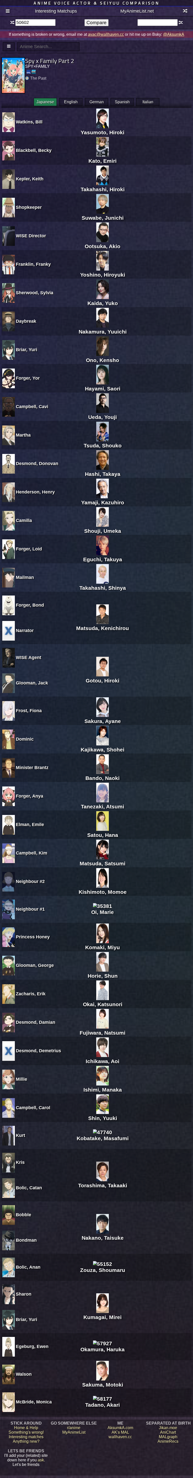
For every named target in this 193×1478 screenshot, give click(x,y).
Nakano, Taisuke (103, 1238)
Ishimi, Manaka (102, 1090)
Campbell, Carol (33, 1107)
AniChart (168, 1432)
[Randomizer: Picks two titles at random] (185, 11)
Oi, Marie (102, 912)
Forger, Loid (29, 548)
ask (41, 1460)
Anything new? (26, 1441)
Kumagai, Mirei (102, 1317)
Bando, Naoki (102, 778)
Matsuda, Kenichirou (102, 628)
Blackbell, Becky (34, 150)
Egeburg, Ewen (32, 1346)
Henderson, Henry (35, 492)
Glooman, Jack (32, 682)
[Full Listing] (7, 11)
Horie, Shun (103, 976)
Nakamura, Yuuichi (103, 332)
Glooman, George (35, 965)
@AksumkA (173, 34)
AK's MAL (120, 1432)
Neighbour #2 (30, 881)
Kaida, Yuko (102, 303)
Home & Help (26, 1428)
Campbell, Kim (31, 853)
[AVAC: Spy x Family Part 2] (34, 72)
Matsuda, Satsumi (102, 863)
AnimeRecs (168, 1441)
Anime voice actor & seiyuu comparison (97, 3)
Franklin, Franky (33, 264)
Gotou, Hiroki (102, 680)
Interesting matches (26, 1437)
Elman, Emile (30, 824)
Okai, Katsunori (102, 1004)
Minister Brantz (32, 767)
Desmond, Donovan (37, 463)
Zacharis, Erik (30, 993)
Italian (147, 102)
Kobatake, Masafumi (103, 1138)
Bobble (23, 1214)
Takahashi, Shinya (102, 588)
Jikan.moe (168, 1428)
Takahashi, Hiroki (103, 189)
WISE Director (31, 235)
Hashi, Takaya (102, 474)
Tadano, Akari (102, 1405)
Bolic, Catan (29, 1187)
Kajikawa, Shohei (102, 749)
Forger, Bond (30, 605)
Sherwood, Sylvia (34, 292)
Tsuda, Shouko (103, 445)
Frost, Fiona (29, 710)
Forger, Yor (28, 378)
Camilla (24, 520)
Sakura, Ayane (102, 721)
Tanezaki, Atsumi (102, 806)
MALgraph (168, 1437)
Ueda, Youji (102, 417)
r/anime (73, 1428)
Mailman (25, 577)
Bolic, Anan (28, 1267)
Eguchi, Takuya (102, 559)
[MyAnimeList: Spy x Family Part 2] (29, 72)
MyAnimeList (73, 1432)
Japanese (45, 102)
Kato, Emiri (102, 161)
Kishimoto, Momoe (103, 892)
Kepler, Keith (29, 178)
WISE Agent (28, 657)
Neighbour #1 (30, 909)
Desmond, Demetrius (38, 1050)
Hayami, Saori (102, 388)
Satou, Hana (102, 835)
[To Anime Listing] (9, 46)
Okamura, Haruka (102, 1349)
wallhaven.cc (120, 1437)
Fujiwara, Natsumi (102, 1033)
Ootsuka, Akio (102, 246)
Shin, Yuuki (102, 1118)
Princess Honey (33, 936)
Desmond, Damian (35, 1022)
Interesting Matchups (56, 11)
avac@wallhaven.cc (106, 34)
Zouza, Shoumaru (102, 1270)
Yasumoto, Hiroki (102, 132)
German (96, 102)
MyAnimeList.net (137, 11)
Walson (24, 1374)
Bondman (26, 1240)
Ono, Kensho (102, 360)
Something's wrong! (26, 1432)
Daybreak (26, 321)
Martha (23, 435)
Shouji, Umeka (102, 531)
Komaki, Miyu (102, 947)
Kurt (20, 1135)
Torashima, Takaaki (102, 1185)
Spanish (122, 102)
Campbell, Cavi (32, 406)
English (71, 102)
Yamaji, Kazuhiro (102, 502)
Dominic (25, 739)
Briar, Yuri (26, 349)
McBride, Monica (34, 1401)
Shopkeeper (29, 207)
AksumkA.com (120, 1428)
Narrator (25, 630)
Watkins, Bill (29, 121)
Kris (20, 1162)
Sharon (23, 1294)
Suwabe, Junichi (103, 218)
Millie (21, 1079)
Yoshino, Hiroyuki (102, 275)
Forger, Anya (29, 796)
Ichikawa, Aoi (102, 1061)
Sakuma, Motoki (102, 1385)
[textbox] (35, 22)
